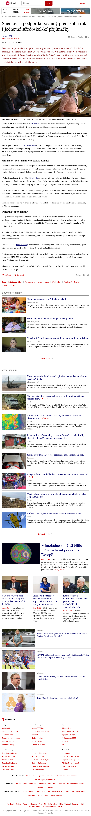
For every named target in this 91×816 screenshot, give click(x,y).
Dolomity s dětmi (38, 770)
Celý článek (59, 569)
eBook (73, 37)
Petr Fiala (36, 123)
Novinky (5, 36)
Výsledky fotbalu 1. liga (70, 731)
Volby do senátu (8, 741)
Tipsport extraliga (68, 735)
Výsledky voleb (7, 735)
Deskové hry (81, 791)
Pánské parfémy (56, 795)
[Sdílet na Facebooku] (84, 275)
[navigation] (3, 3)
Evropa (29, 500)
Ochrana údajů (77, 804)
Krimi (29, 402)
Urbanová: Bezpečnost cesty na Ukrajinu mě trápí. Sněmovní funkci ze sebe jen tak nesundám (45, 600)
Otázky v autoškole (69, 766)
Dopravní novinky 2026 (70, 760)
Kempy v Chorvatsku (40, 753)
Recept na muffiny (9, 756)
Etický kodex (65, 804)
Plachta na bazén (29, 784)
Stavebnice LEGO (43, 791)
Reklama (26, 804)
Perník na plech (8, 770)
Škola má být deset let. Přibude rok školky (47, 298)
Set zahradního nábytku (76, 784)
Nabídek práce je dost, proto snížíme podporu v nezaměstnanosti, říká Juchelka (13, 600)
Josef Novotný (22, 244)
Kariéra (34, 804)
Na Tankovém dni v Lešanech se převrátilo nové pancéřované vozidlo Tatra (56, 397)
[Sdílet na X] (88, 275)
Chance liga (66, 728)
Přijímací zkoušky (8, 285)
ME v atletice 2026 (69, 738)
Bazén (18, 784)
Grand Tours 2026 (39, 745)
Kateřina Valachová (27, 145)
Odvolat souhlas (35, 806)
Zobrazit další (44, 358)
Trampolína (42, 784)
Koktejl (29, 480)
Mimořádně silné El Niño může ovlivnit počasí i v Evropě (61, 549)
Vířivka (50, 787)
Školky (76, 282)
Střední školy (56, 282)
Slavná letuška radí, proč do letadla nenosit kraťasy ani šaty (55, 454)
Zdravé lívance (7, 760)
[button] (45, 91)
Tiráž (40, 804)
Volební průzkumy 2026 (11, 731)
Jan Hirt (35, 735)
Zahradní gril (41, 787)
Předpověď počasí (43, 776)
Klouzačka (61, 784)
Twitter (18, 804)
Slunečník (52, 784)
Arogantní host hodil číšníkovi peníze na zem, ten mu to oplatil (57, 474)
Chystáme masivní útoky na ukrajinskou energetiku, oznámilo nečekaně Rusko (56, 378)
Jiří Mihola (33, 177)
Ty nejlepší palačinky (9, 753)
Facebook (10, 804)
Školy (20, 282)
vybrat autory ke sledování (10, 39)
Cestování (30, 458)
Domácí (29, 441)
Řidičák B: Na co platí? (70, 763)
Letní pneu (70, 791)
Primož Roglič (37, 741)
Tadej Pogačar (37, 738)
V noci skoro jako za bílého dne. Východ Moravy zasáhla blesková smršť (54, 417)
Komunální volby (8, 745)
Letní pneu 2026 (68, 753)
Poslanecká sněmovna (33, 282)
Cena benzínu (72, 776)
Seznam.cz (83, 3)
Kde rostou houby (58, 776)
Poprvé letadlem (38, 756)
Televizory (31, 795)
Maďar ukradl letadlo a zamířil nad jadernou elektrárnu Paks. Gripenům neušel (56, 495)
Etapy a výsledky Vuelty (41, 731)
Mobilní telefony (28, 791)
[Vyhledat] (48, 3)
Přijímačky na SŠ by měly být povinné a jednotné (51, 318)
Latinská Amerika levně (40, 766)
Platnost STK (67, 770)
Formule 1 (66, 741)
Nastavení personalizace (52, 806)
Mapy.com (30, 776)
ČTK (10, 36)
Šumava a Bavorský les (41, 760)
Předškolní (68, 282)
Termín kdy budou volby (11, 738)
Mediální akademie (51, 804)
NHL (63, 745)
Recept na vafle (8, 766)
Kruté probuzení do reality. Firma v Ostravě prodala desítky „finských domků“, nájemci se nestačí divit (56, 436)
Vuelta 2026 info (38, 728)
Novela (46, 282)
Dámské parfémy (58, 791)
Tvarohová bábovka (9, 763)
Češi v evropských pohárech (44, 780)
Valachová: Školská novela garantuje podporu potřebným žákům (58, 338)
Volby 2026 (6, 728)
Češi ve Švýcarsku (39, 763)
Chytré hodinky (42, 795)
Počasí (29, 421)
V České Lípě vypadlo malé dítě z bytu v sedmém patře (54, 513)
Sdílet (81, 37)
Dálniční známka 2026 (70, 756)
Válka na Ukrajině (33, 382)
